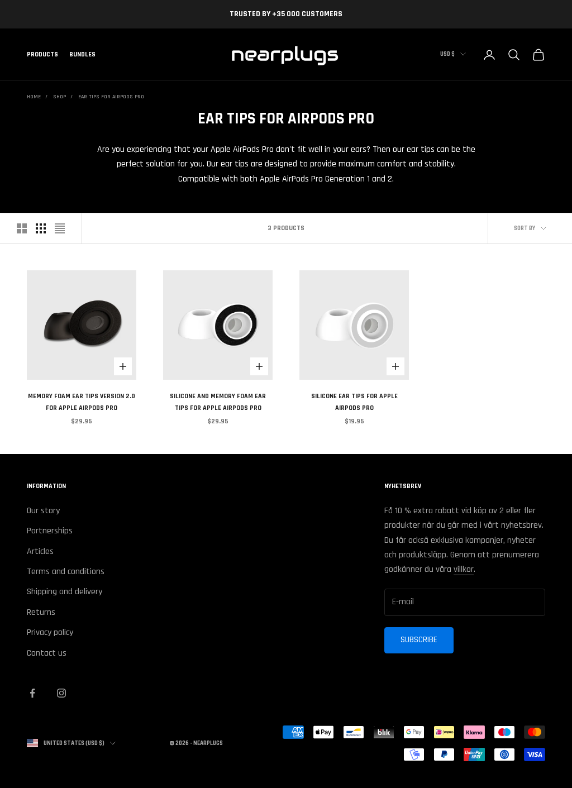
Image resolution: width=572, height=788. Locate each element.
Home (34, 96)
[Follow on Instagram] (61, 693)
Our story (43, 511)
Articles (40, 551)
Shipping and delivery (64, 592)
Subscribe (419, 639)
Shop (59, 96)
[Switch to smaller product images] (41, 228)
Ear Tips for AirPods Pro (111, 96)
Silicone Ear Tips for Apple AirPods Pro (354, 402)
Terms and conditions (65, 571)
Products (42, 54)
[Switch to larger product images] (22, 228)
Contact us (46, 653)
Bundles (82, 54)
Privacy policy (50, 632)
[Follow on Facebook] (32, 693)
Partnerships (50, 531)
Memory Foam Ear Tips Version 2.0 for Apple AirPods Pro (81, 402)
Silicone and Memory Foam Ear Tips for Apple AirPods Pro (218, 402)
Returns (41, 612)
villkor (464, 569)
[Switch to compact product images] (60, 228)
